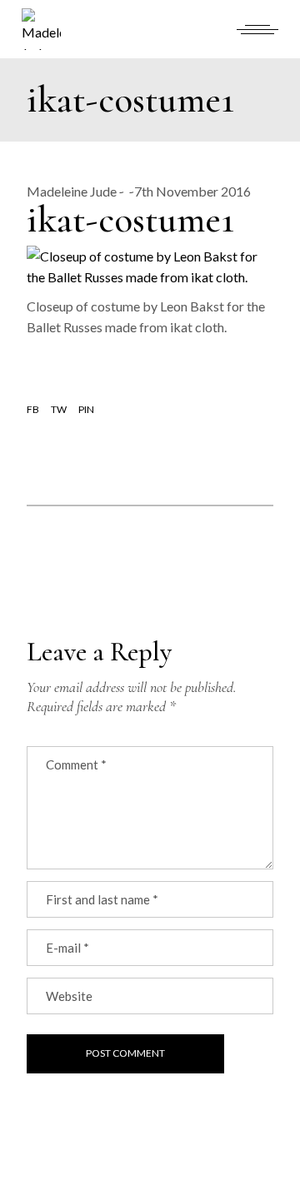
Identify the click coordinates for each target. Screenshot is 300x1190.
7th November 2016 (192, 191)
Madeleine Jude (72, 191)
